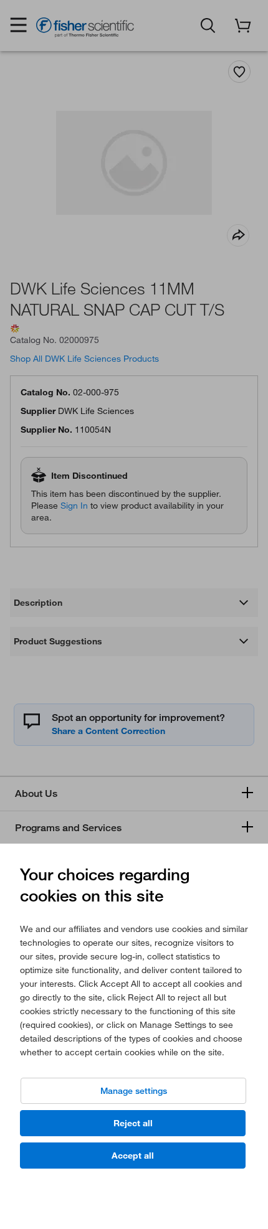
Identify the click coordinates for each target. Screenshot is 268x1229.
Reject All (133, 1123)
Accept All (133, 1155)
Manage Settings (133, 1090)
